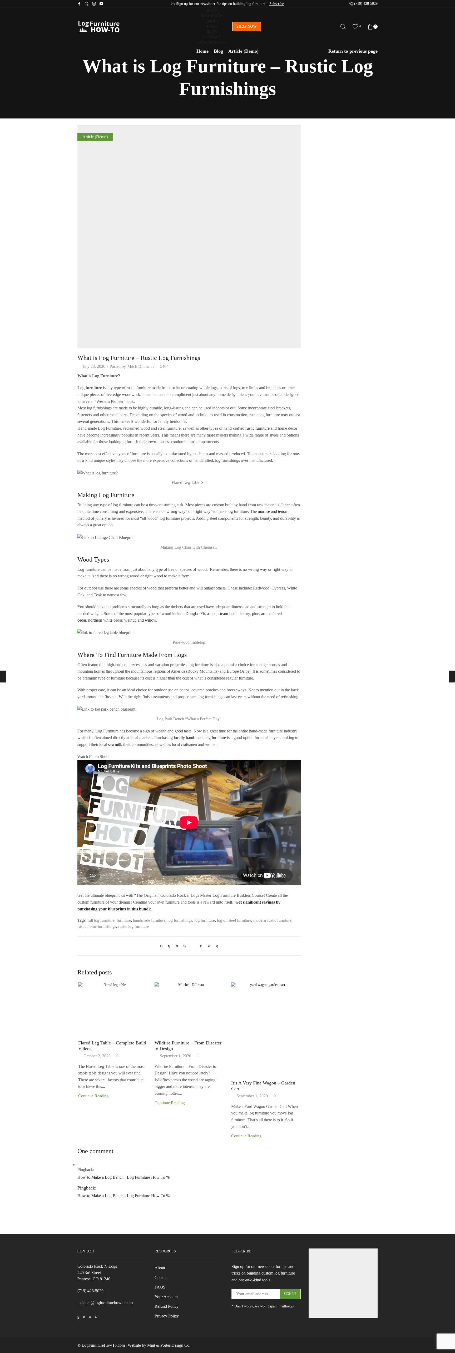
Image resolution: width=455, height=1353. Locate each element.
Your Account (212, 42)
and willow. (147, 620)
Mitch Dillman (139, 366)
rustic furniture (138, 387)
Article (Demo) (243, 51)
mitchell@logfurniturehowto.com (105, 1302)
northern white (100, 620)
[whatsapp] (209, 946)
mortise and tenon (272, 511)
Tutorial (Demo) (322, 159)
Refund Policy (167, 1306)
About (211, 11)
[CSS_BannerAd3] (343, 1283)
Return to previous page (353, 51)
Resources (212, 16)
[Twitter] (86, 4)
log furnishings (179, 920)
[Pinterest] (185, 946)
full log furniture (101, 920)
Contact (212, 37)
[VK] (177, 946)
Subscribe (276, 4)
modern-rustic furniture (272, 920)
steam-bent (227, 613)
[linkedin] (201, 946)
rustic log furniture (133, 926)
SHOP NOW (246, 26)
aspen (211, 613)
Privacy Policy (167, 1316)
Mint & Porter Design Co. (168, 1345)
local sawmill (110, 744)
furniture (124, 920)
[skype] (215, 946)
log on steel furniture (234, 920)
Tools (212, 21)
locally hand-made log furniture (200, 737)
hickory (244, 613)
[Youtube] (101, 4)
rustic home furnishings (96, 926)
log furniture (204, 920)
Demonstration (321, 150)
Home (202, 51)
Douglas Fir (195, 613)
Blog (212, 32)
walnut (130, 620)
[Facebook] (79, 4)
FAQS (160, 1287)
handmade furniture (149, 920)
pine (255, 613)
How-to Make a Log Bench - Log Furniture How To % (123, 1177)
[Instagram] (94, 4)
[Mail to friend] (193, 946)
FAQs (212, 26)
